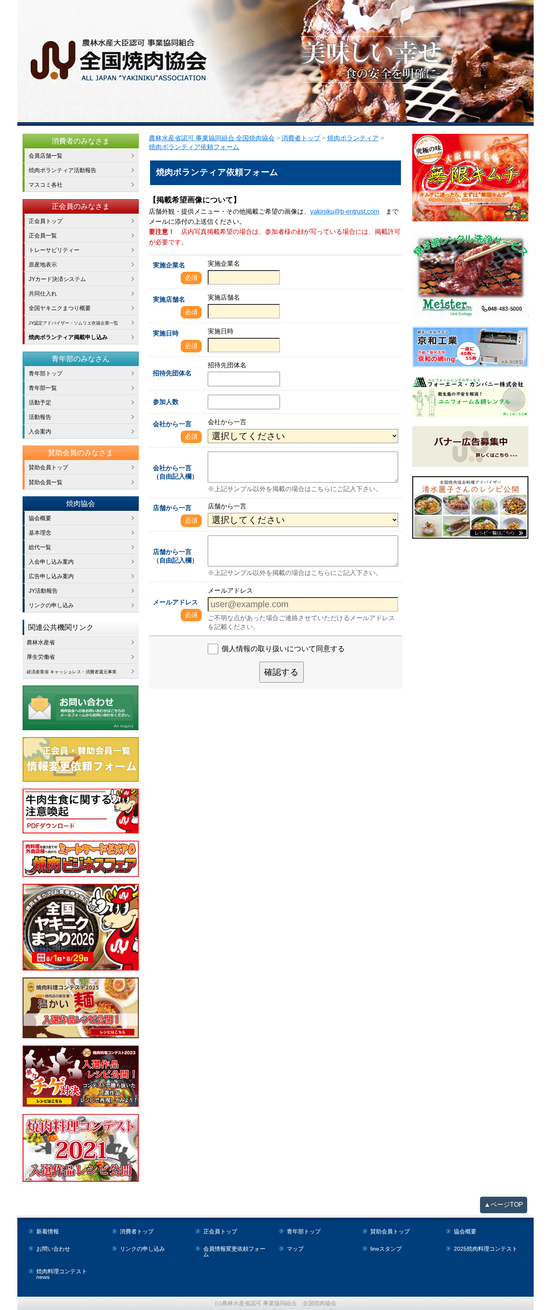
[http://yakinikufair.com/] (81, 859)
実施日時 (166, 333)
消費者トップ (137, 1231)
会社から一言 (172, 424)
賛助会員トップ (48, 467)
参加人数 (166, 401)
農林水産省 (41, 642)
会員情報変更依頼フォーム (234, 1251)
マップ (295, 1249)
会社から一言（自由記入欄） (175, 472)
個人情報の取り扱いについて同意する (283, 649)
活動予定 (40, 402)
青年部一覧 (43, 388)
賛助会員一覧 (46, 482)
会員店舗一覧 (46, 155)
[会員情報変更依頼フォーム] (81, 759)
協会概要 (40, 518)
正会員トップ (46, 221)
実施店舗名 (169, 299)
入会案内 (40, 431)
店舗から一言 (172, 507)
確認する (281, 672)
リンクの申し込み (51, 605)
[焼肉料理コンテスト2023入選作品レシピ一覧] (81, 1076)
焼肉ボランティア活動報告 (62, 170)
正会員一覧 (43, 235)
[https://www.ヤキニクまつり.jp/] (81, 927)
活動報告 (40, 417)
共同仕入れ (43, 293)
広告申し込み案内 (51, 576)
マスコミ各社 (46, 184)
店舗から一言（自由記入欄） (175, 556)
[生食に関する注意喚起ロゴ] (81, 811)
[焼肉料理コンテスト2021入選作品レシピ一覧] (81, 1148)
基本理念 (40, 532)
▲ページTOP (503, 1204)
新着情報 (47, 1231)
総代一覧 (40, 547)
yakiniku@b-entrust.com (344, 211)
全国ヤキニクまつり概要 (60, 308)
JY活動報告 (43, 590)
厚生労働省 (41, 657)
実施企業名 (169, 265)
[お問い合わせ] (81, 707)
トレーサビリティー (54, 250)
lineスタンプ (386, 1249)
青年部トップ (46, 373)
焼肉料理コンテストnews (61, 1274)
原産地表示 (43, 264)
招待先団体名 (172, 373)
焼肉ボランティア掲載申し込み (68, 337)
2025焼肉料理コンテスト (486, 1249)
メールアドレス (175, 602)
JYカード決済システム (57, 279)
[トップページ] (275, 63)
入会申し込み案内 (51, 561)
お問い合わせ (53, 1249)
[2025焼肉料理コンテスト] (81, 1007)
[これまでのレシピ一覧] (470, 507)
